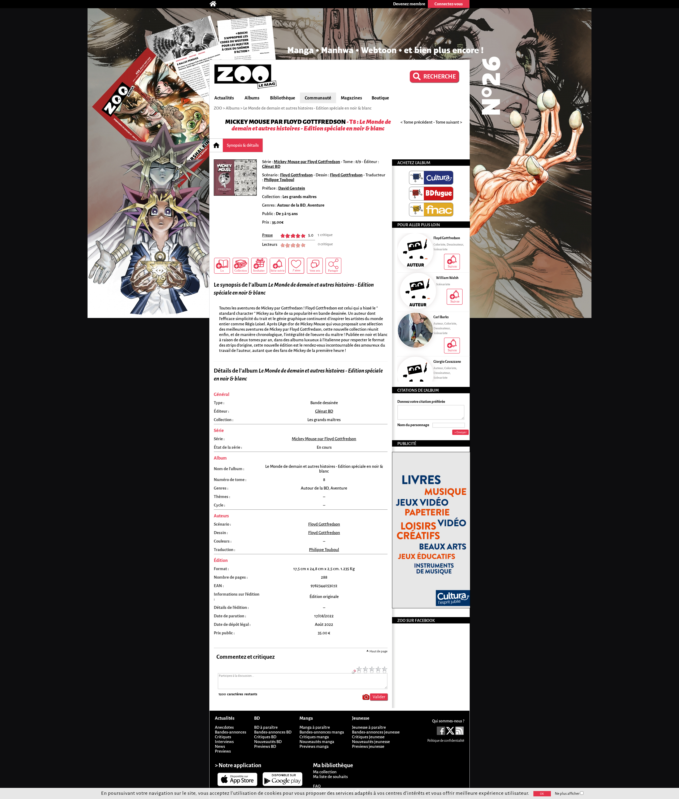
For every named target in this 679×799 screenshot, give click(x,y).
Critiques (223, 737)
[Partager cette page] (333, 266)
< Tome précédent (417, 122)
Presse (267, 235)
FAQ (317, 786)
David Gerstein (291, 188)
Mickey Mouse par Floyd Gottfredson (285, 122)
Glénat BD (271, 166)
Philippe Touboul (279, 179)
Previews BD (265, 746)
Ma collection (325, 772)
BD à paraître (266, 727)
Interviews (224, 741)
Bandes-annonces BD (272, 732)
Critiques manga (314, 737)
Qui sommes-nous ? (448, 721)
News (220, 746)
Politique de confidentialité (445, 741)
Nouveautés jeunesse (371, 741)
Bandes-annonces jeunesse (376, 732)
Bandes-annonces (230, 732)
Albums (252, 98)
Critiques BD (265, 737)
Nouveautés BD (268, 741)
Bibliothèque (282, 98)
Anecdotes (224, 727)
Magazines (351, 98)
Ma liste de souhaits (330, 776)
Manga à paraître (314, 727)
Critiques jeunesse (368, 737)
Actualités (224, 98)
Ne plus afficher (567, 794)
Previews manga (314, 746)
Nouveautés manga (316, 741)
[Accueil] (216, 4)
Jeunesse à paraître (369, 727)
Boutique (380, 98)
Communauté (318, 98)
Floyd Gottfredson (296, 175)
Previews (223, 751)
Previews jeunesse (368, 746)
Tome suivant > (449, 122)
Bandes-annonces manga (321, 732)
